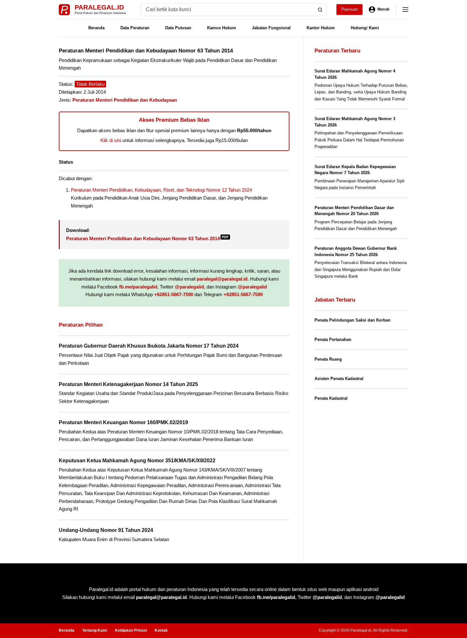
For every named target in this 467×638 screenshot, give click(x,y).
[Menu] (405, 9)
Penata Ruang (328, 359)
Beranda (96, 27)
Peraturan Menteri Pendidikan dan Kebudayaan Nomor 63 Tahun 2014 (147, 238)
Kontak (161, 630)
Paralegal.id (99, 7)
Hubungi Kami (365, 27)
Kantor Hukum (321, 27)
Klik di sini (110, 140)
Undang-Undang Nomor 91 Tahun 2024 (106, 530)
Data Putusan (178, 27)
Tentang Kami (94, 630)
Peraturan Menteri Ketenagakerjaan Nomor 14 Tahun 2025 (128, 384)
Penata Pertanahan (333, 339)
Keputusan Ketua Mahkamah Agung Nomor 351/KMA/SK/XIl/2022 (137, 460)
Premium (349, 9)
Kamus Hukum (221, 27)
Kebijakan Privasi (131, 630)
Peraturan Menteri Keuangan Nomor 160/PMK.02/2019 (123, 422)
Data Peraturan (134, 27)
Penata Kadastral (331, 398)
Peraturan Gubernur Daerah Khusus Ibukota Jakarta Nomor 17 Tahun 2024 (149, 346)
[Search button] (320, 9)
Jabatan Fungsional (271, 27)
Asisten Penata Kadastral (339, 378)
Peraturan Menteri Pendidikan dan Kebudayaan (124, 100)
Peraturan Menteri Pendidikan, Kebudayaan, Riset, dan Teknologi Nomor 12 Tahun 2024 (161, 190)
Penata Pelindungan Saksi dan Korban (352, 320)
